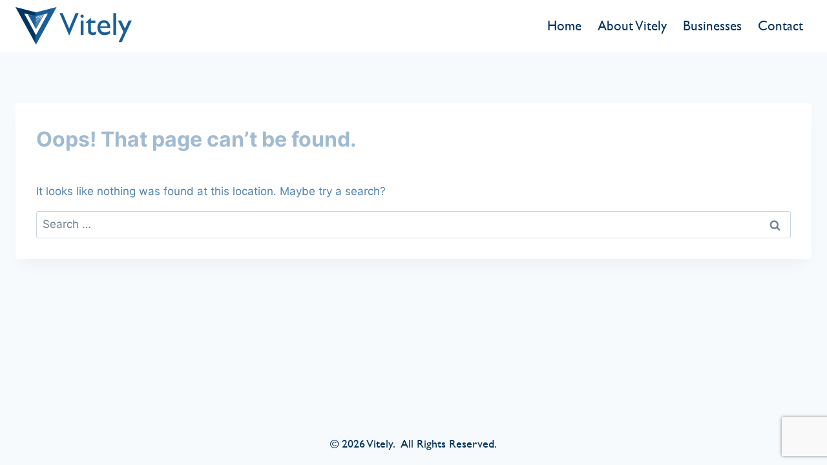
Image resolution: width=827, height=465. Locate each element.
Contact (780, 25)
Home (564, 25)
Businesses (712, 25)
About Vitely (632, 25)
